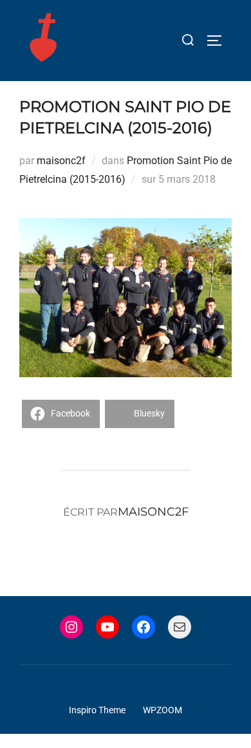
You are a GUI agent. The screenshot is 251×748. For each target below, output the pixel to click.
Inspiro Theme (97, 710)
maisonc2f (61, 160)
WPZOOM (162, 710)
